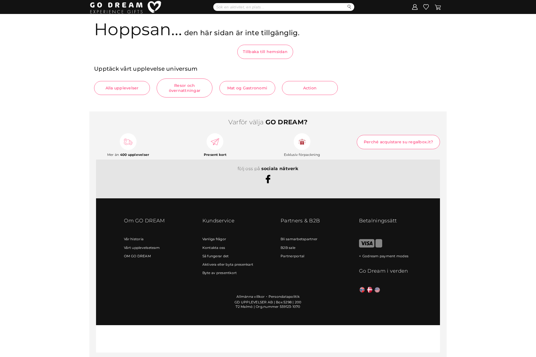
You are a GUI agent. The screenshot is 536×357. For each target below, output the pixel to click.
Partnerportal (292, 256)
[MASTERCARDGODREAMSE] (378, 246)
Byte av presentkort (219, 273)
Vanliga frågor (214, 239)
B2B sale (288, 248)
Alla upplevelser (122, 88)
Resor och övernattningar (185, 88)
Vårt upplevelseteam (142, 248)
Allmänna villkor (250, 296)
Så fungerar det (215, 256)
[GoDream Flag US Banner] (377, 290)
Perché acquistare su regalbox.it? (398, 141)
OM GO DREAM (137, 256)
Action (310, 88)
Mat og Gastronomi (247, 88)
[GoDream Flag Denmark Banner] (370, 290)
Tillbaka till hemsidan (265, 51)
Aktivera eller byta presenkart (227, 264)
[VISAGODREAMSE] (366, 246)
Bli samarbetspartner (299, 239)
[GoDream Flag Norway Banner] (362, 290)
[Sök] (349, 7)
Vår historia (133, 239)
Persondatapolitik (284, 296)
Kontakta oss (213, 248)
